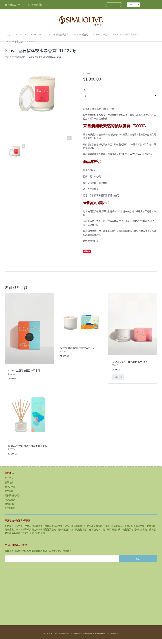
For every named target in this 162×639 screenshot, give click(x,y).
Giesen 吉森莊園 (15, 42)
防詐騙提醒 (10, 508)
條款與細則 (10, 500)
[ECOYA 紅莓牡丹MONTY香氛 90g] (132, 324)
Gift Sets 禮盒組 (80, 34)
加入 (138, 558)
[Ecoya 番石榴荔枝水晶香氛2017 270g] (15, 154)
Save (88, 251)
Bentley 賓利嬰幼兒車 (58, 34)
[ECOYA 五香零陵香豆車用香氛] (29, 328)
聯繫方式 (9, 482)
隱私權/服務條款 (12, 495)
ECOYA (19, 34)
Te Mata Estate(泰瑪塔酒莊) (124, 34)
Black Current (37, 34)
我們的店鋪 (10, 487)
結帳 (41, 4)
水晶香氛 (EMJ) (18, 57)
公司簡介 (9, 478)
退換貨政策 (10, 504)
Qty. (85, 89)
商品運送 (9, 491)
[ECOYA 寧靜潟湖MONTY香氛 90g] (80, 317)
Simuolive (53, 633)
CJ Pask (31, 42)
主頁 (9, 34)
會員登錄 (31, 4)
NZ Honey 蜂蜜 (100, 34)
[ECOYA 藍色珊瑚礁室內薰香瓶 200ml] (29, 414)
